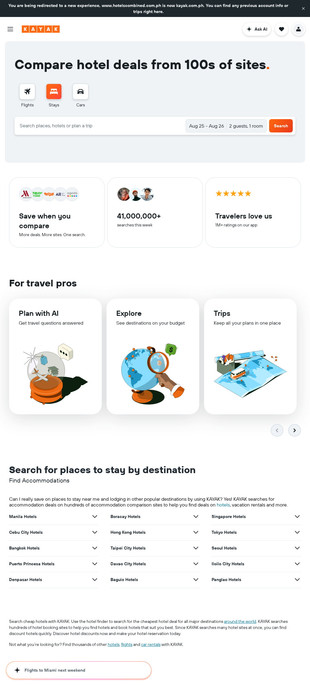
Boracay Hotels (125, 516)
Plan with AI (39, 313)
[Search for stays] (54, 91)
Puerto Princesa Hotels (31, 563)
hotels (223, 505)
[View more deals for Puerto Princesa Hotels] (94, 563)
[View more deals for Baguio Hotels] (196, 579)
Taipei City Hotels (128, 548)
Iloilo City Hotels (228, 563)
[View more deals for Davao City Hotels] (196, 563)
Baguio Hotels (124, 579)
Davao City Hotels (128, 563)
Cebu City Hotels (26, 532)
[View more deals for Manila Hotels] (94, 516)
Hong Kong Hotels (128, 532)
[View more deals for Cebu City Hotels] (94, 532)
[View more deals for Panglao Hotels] (297, 579)
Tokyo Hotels (224, 532)
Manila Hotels (23, 516)
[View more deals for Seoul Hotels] (297, 548)
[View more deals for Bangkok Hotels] (94, 548)
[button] (303, 8)
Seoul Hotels (224, 548)
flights (126, 644)
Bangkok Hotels (24, 548)
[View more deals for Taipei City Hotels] (196, 548)
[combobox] (100, 125)
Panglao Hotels (226, 579)
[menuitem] (27, 96)
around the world (240, 621)
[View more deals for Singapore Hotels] (297, 516)
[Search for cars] (80, 91)
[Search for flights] (27, 91)
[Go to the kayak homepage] (41, 29)
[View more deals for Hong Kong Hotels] (196, 532)
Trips (222, 313)
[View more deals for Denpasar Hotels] (94, 579)
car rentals (150, 644)
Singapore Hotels (229, 516)
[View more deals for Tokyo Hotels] (297, 532)
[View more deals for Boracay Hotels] (196, 516)
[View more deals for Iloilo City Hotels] (297, 563)
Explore (129, 313)
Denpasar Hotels (25, 579)
